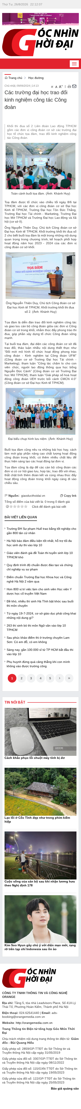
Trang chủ (15, 78)
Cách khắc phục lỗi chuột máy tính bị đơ (35, 758)
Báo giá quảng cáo (65, 1088)
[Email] (74, 86)
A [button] (52, 86)
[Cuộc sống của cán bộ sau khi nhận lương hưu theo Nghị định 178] (40, 855)
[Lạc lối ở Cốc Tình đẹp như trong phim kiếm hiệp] (40, 791)
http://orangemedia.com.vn (34, 1022)
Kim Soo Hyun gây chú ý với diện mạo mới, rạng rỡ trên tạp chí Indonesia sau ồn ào (40, 947)
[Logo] (29, 977)
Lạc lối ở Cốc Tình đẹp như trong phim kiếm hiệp (37, 819)
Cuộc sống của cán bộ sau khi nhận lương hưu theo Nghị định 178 (40, 883)
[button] (69, 86)
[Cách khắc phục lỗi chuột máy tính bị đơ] (40, 731)
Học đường (36, 78)
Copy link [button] (69, 495)
